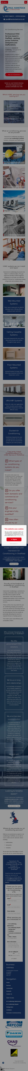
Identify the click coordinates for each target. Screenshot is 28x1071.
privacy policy (20, 535)
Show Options (13, 543)
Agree (15, 539)
